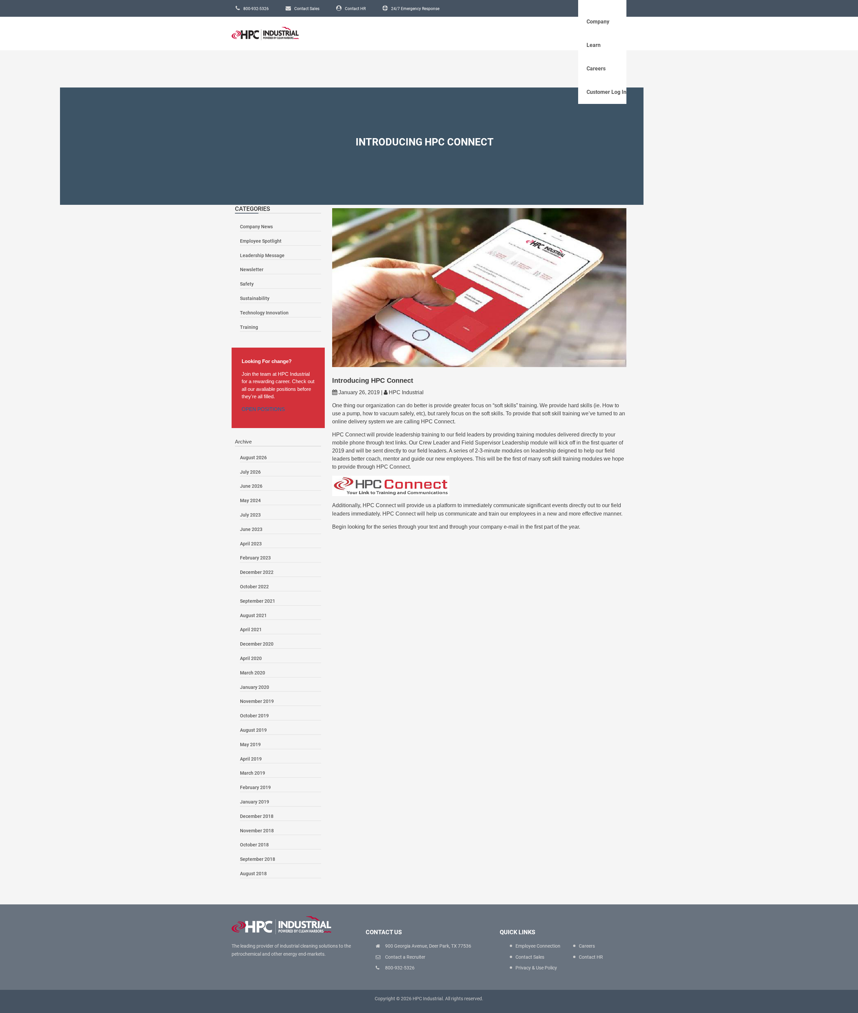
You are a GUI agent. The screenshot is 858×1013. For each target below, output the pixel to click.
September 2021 (257, 601)
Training (249, 327)
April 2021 (251, 629)
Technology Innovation (264, 312)
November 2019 (257, 701)
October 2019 (254, 715)
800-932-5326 (256, 8)
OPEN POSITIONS (263, 409)
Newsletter (251, 269)
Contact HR (355, 8)
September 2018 (257, 859)
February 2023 (255, 557)
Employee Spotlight (261, 241)
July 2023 (250, 515)
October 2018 (254, 844)
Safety (247, 284)
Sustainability (254, 298)
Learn (594, 45)
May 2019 (250, 744)
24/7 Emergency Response (415, 8)
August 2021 (253, 615)
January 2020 (254, 687)
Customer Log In (606, 92)
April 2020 (251, 658)
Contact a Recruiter (405, 957)
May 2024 (250, 500)
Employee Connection (537, 946)
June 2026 (251, 486)
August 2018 (253, 873)
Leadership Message (262, 255)
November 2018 (257, 830)
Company (598, 21)
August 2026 (253, 457)
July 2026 (250, 472)
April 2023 (251, 543)
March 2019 (252, 773)
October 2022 (254, 586)
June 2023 (251, 529)
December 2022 (256, 572)
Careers (596, 68)
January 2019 (254, 802)
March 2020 (252, 672)
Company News (256, 226)
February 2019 (255, 787)
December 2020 (256, 644)
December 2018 (256, 816)
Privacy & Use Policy (536, 967)
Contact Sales (306, 8)
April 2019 (251, 759)
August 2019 (253, 730)
